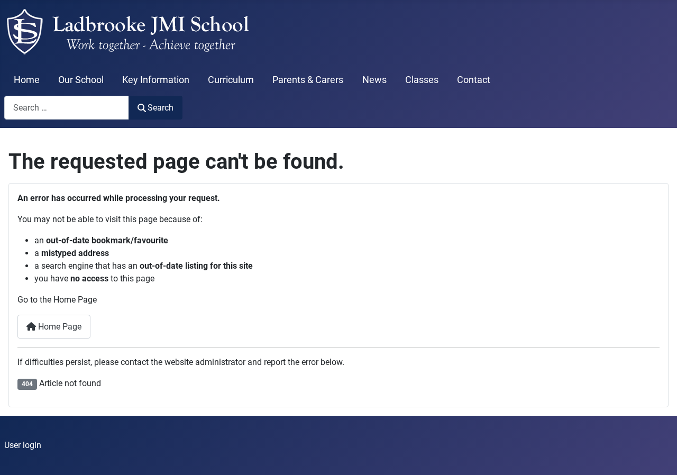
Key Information (155, 80)
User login (22, 445)
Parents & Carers (307, 80)
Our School (81, 80)
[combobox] (66, 108)
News (374, 80)
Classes (421, 80)
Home (27, 80)
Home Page (58, 327)
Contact (473, 80)
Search (160, 108)
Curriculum (231, 80)
